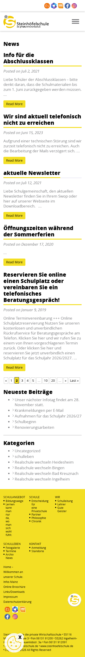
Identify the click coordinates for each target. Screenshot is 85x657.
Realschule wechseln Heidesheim (44, 462)
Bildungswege (9, 501)
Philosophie (35, 518)
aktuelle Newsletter (31, 173)
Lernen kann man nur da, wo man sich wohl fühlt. (9, 520)
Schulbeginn (25, 421)
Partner (35, 514)
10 (46, 380)
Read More (14, 104)
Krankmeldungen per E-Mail (39, 410)
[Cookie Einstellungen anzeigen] (14, 642)
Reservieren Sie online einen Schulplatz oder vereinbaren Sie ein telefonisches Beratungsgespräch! (34, 287)
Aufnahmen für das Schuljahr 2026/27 (48, 416)
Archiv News (9, 556)
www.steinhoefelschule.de (56, 646)
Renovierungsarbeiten (34, 427)
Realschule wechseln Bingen (39, 467)
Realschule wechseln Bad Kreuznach (46, 473)
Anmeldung (35, 547)
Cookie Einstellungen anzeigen (14, 642)
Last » (74, 380)
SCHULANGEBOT (14, 497)
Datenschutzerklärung (17, 601)
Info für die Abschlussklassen (28, 58)
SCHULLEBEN (12, 544)
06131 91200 (44, 638)
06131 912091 (58, 642)
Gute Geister (60, 509)
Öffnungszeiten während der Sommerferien (38, 231)
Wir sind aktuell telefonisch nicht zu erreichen (42, 120)
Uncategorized (27, 450)
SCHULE (34, 497)
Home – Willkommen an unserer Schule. (13, 572)
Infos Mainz (10, 582)
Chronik (35, 521)
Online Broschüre (14, 587)
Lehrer (60, 504)
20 (53, 380)
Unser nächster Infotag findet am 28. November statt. (47, 402)
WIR (57, 497)
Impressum (10, 596)
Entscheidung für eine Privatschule (35, 506)
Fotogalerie (9, 547)
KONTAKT (35, 544)
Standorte (35, 551)
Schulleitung (60, 501)
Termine (9, 551)
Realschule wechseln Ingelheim (42, 479)
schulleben (24, 456)
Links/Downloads (14, 591)
